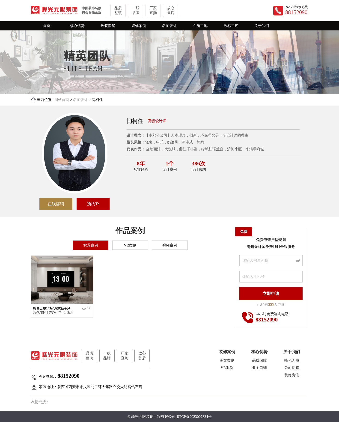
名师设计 (80, 100)
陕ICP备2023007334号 (194, 417)
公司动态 (291, 368)
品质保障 (259, 360)
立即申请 (271, 293)
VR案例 (227, 368)
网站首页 (61, 100)
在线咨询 (56, 204)
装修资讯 (291, 375)
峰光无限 (291, 360)
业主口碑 (259, 368)
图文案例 (227, 360)
